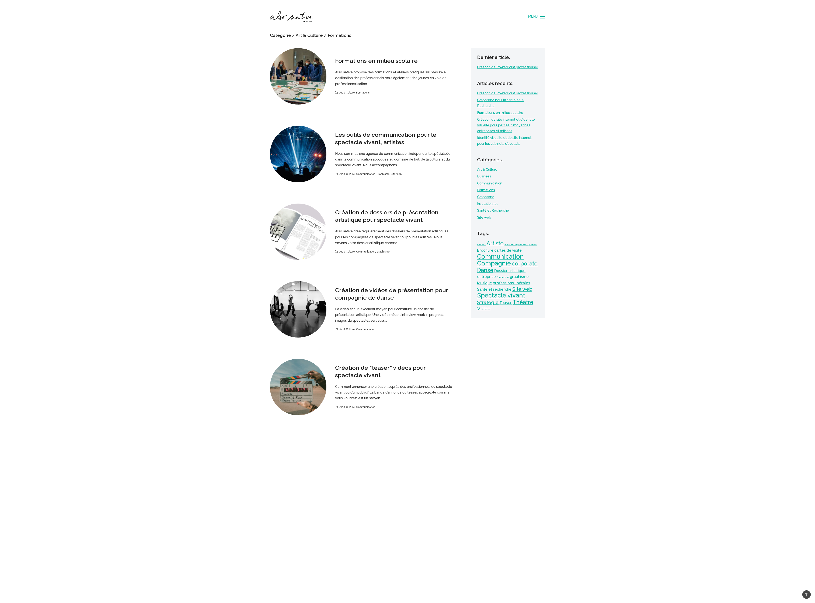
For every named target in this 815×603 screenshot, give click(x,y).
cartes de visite (508, 250)
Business (484, 176)
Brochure (485, 250)
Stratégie (488, 302)
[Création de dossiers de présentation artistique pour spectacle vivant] (298, 232)
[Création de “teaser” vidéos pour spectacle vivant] (298, 387)
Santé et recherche (494, 289)
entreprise (486, 276)
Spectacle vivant (501, 295)
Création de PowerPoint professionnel (507, 67)
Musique (484, 283)
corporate (525, 263)
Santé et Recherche (493, 210)
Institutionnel (487, 204)
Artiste (495, 243)
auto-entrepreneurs (516, 244)
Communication (365, 174)
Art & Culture (309, 35)
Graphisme (383, 174)
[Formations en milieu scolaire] (298, 76)
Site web (396, 174)
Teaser (505, 302)
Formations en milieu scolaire (376, 60)
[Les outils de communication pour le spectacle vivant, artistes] (298, 154)
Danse (485, 270)
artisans (481, 244)
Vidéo (483, 308)
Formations (339, 35)
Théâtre (523, 302)
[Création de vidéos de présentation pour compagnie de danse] (298, 309)
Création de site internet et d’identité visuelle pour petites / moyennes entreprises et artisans (506, 125)
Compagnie (494, 263)
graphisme (519, 276)
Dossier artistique (510, 270)
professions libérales (511, 283)
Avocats (532, 244)
